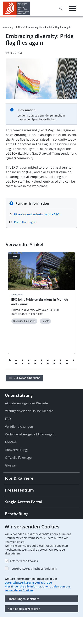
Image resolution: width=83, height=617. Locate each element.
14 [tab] (28, 363)
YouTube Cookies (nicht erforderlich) (33, 568)
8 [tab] (54, 360)
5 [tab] (35, 360)
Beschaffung (16, 513)
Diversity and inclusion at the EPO (36, 214)
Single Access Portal (23, 502)
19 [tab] (60, 363)
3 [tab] (22, 360)
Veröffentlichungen (19, 426)
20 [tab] (67, 363)
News (21, 27)
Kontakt (10, 442)
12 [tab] (16, 363)
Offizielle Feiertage (18, 457)
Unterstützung (19, 395)
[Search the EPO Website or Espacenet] (60, 8)
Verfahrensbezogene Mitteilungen (29, 434)
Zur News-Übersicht (27, 378)
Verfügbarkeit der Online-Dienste (29, 411)
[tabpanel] (41, 305)
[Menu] (72, 8)
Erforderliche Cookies (24, 561)
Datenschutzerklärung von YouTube (28, 582)
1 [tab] (9, 360)
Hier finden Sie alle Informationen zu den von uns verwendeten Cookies (37, 588)
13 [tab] (22, 363)
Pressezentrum (19, 490)
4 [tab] (28, 360)
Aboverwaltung (16, 450)
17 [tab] (48, 363)
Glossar (10, 465)
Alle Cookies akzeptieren (24, 609)
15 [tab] (35, 363)
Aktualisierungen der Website (26, 403)
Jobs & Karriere (19, 478)
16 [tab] (41, 363)
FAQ (8, 419)
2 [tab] (16, 360)
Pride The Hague (25, 222)
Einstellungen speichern (23, 599)
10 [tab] (67, 360)
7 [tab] (48, 360)
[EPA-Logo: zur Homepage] (18, 8)
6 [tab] (41, 360)
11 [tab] (73, 360)
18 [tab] (54, 363)
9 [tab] (60, 360)
